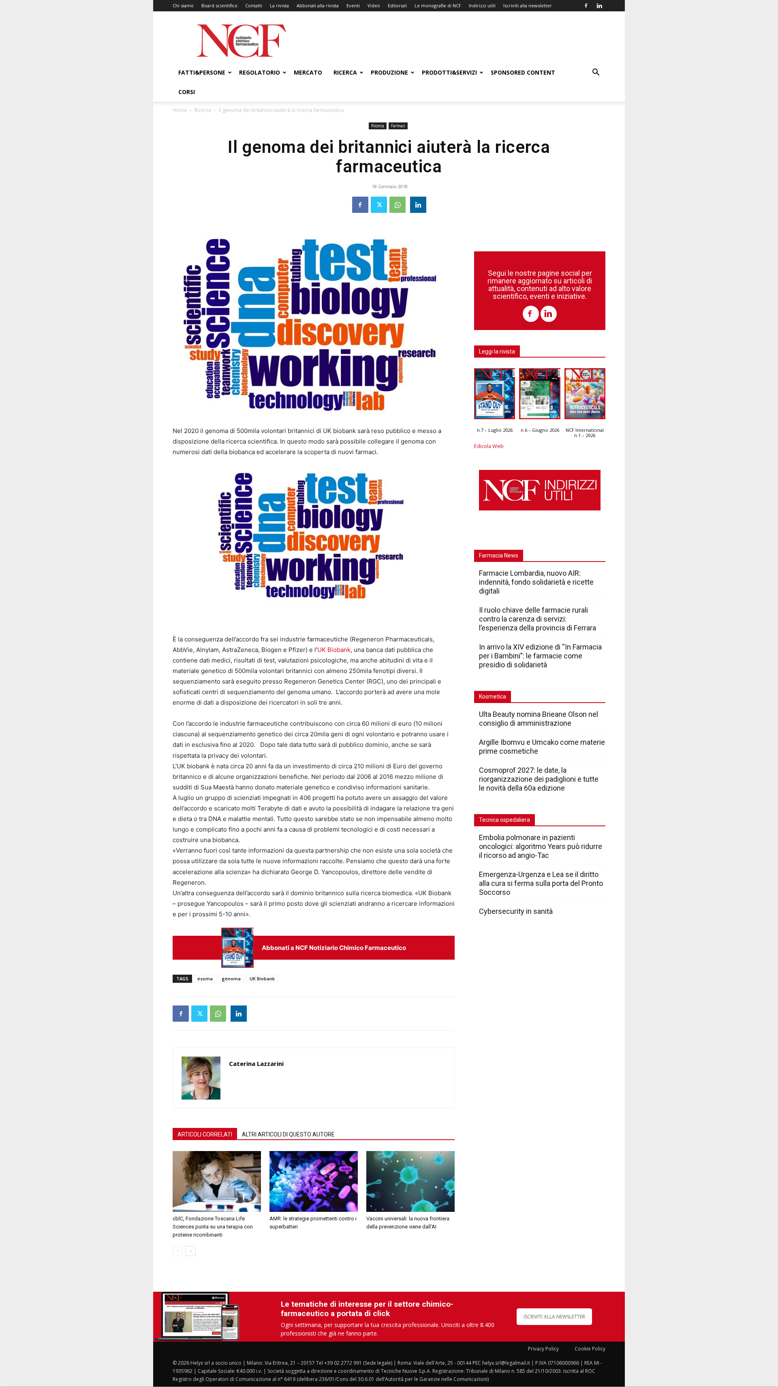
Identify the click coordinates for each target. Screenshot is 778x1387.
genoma (231, 978)
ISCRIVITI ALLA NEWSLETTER (554, 1316)
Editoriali (397, 5)
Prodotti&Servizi (449, 72)
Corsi (186, 92)
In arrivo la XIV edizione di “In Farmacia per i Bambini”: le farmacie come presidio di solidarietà (540, 656)
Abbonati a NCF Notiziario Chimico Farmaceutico (334, 948)
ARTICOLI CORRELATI (204, 1134)
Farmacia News (498, 555)
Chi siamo (183, 5)
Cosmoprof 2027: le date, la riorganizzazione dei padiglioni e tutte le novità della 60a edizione (538, 779)
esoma (205, 978)
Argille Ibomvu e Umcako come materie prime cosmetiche (542, 746)
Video (374, 5)
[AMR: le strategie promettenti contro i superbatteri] (313, 1181)
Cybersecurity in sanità (516, 911)
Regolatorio (259, 72)
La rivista (279, 5)
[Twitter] (379, 205)
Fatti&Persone (201, 72)
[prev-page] (178, 1251)
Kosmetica (492, 696)
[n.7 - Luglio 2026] (237, 948)
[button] (595, 73)
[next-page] (191, 1251)
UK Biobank (334, 650)
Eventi (353, 5)
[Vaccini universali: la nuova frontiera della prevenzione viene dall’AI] (410, 1181)
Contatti (253, 5)
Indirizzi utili (482, 5)
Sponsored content (523, 72)
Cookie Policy (590, 1348)
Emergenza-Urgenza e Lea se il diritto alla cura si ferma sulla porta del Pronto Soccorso (541, 883)
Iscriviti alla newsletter (527, 5)
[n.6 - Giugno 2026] (539, 395)
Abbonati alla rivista (318, 5)
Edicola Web (489, 446)
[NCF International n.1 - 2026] (584, 395)
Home (180, 110)
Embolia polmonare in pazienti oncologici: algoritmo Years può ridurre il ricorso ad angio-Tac (540, 846)
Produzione (389, 72)
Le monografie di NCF (438, 5)
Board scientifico (219, 5)
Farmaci (398, 126)
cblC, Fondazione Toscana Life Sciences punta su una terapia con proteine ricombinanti (213, 1227)
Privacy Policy (543, 1348)
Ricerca (345, 72)
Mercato (308, 72)
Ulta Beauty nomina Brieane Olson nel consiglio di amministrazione (538, 718)
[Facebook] (586, 5)
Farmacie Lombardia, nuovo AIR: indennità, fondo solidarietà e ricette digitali (536, 582)
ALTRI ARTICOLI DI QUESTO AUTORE (288, 1134)
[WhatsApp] (397, 205)
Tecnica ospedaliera (504, 820)
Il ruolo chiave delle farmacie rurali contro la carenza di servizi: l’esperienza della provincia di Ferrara (537, 619)
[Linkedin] (599, 5)
